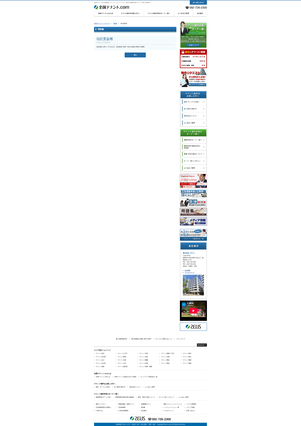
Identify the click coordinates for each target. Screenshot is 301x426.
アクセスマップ (189, 272)
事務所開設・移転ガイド (126, 404)
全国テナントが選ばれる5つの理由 (125, 377)
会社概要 (187, 270)
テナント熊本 (165, 363)
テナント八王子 (122, 353)
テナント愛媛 (143, 360)
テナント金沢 (100, 353)
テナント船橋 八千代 (167, 353)
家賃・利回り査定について (146, 397)
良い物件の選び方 (119, 387)
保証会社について (135, 387)
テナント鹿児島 (122, 366)
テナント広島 (122, 360)
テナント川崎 (143, 353)
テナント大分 (122, 363)
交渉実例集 (121, 407)
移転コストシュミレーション (173, 404)
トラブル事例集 (191, 404)
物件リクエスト (101, 404)
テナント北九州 (101, 363)
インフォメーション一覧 (171, 407)
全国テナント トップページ (102, 23)
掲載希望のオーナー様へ (103, 397)
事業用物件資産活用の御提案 (124, 397)
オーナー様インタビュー (166, 397)
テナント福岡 (187, 360)
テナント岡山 (187, 357)
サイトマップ (181, 339)
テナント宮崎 (100, 366)
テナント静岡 (122, 357)
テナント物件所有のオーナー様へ (159, 13)
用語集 (115, 23)
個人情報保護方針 (121, 339)
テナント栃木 (187, 353)
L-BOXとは (99, 410)
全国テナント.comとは (105, 13)
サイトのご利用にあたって (163, 339)
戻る (135, 55)
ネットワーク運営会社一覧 (148, 377)
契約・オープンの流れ (103, 387)
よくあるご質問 (183, 13)
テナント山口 (100, 360)
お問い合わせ (190, 410)
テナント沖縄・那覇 (145, 366)
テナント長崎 (187, 363)
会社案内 (200, 13)
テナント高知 (165, 360)
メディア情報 (190, 407)
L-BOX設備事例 (123, 410)
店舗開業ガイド (146, 404)
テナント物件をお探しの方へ (130, 13)
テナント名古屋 (101, 357)
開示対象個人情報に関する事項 (141, 339)
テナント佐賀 (143, 363)
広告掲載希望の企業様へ (103, 407)
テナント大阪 (143, 357)
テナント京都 (165, 357)
